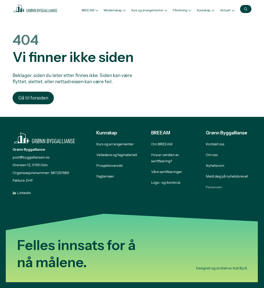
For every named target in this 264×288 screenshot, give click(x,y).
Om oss (212, 155)
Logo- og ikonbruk (165, 182)
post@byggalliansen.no (31, 157)
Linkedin (24, 193)
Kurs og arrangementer (147, 10)
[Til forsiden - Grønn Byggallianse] (35, 7)
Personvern (214, 187)
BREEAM (88, 10)
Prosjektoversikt (109, 166)
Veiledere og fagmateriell (116, 155)
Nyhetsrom (215, 166)
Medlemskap (113, 10)
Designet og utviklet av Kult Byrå (221, 268)
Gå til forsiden (33, 98)
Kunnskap (203, 10)
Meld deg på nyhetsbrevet (227, 176)
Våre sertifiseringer (166, 172)
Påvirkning (180, 10)
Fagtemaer (105, 176)
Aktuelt (225, 10)
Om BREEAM (162, 144)
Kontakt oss (215, 144)
